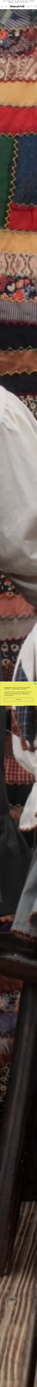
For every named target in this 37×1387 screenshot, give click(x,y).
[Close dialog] (35, 683)
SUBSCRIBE (18, 699)
